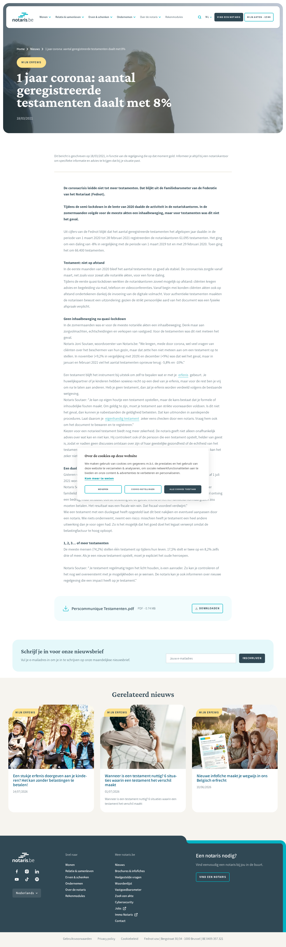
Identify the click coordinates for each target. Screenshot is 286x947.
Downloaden (209, 608)
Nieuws (35, 49)
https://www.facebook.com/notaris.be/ (17, 871)
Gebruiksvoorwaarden (77, 939)
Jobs (118, 908)
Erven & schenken (99, 17)
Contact (120, 921)
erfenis (183, 375)
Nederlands (25, 893)
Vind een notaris (228, 17)
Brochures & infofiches (130, 871)
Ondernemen (124, 17)
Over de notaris (149, 17)
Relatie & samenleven (68, 17)
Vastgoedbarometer (128, 890)
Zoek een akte (124, 896)
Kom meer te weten (99, 478)
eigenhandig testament (122, 418)
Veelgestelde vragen (128, 877)
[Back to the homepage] (22, 17)
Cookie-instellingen (143, 489)
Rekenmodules (174, 17)
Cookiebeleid (129, 939)
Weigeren (103, 489)
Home (21, 49)
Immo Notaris (124, 914)
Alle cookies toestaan (183, 489)
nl (207, 17)
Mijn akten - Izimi (259, 17)
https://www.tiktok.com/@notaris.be (27, 879)
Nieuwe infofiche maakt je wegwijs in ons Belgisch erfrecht (232, 778)
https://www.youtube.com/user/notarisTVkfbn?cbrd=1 (17, 879)
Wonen (43, 17)
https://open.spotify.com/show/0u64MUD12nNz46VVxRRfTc (37, 879)
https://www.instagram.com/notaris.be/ (27, 871)
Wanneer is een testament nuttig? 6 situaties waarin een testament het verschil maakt (141, 780)
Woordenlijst (123, 883)
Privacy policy (106, 939)
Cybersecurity (124, 902)
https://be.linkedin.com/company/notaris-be (37, 871)
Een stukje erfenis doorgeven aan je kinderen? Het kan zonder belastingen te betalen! (50, 780)
